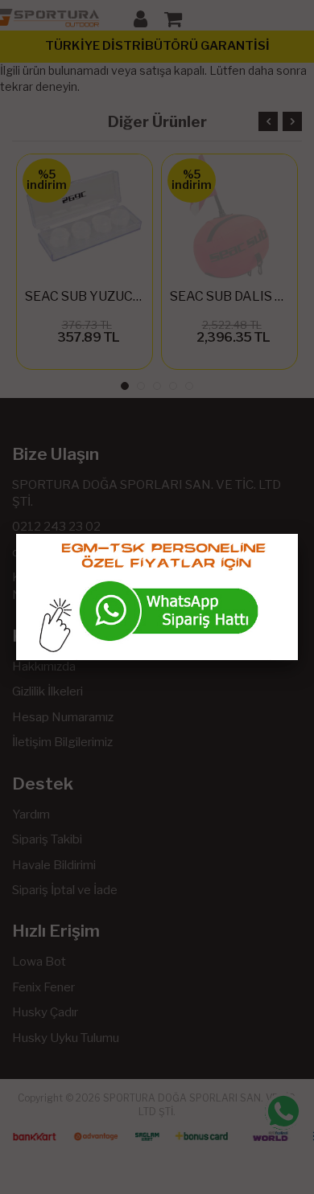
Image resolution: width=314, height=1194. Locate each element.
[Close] (297, 533)
